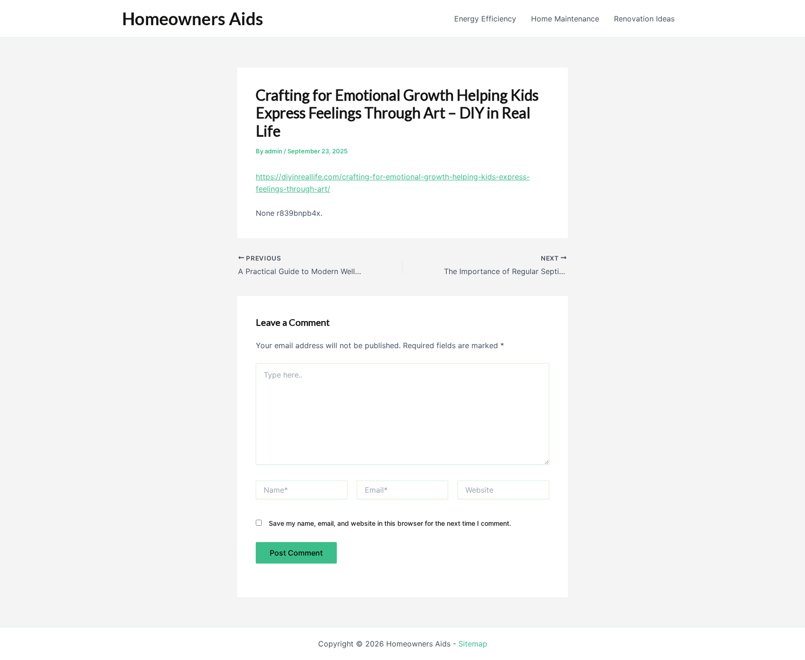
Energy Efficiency (485, 18)
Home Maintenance (565, 18)
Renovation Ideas (644, 18)
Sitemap (472, 643)
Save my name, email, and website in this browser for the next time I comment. (390, 523)
